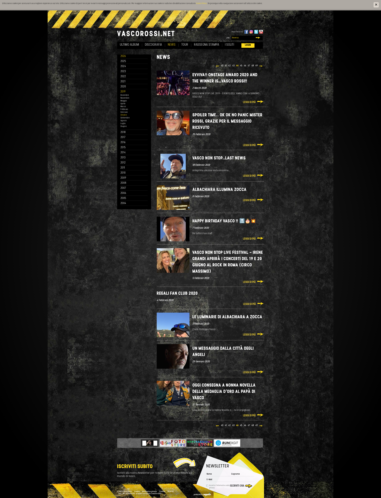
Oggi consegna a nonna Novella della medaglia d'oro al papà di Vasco (224, 391)
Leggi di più (249, 102)
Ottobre (124, 115)
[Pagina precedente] (218, 66)
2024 (123, 66)
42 (229, 66)
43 (233, 66)
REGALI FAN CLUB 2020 (177, 293)
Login (248, 45)
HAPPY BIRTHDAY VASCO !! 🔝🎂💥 (224, 221)
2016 (123, 142)
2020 (123, 86)
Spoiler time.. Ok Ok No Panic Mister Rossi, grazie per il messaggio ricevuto (227, 121)
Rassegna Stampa (206, 45)
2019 (123, 91)
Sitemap (171, 491)
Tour (184, 45)
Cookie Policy (201, 3)
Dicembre (125, 95)
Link (228, 38)
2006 (123, 193)
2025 (123, 61)
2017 (123, 137)
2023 (123, 71)
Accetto (219, 487)
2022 (123, 76)
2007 (123, 188)
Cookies (162, 491)
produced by (198, 494)
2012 (123, 162)
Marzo (123, 106)
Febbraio (124, 109)
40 (222, 66)
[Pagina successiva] (261, 66)
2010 (123, 173)
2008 (123, 183)
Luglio (123, 123)
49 (256, 66)
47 (249, 66)
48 (253, 66)
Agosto (124, 121)
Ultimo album (129, 45)
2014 (123, 152)
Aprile (123, 104)
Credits (137, 491)
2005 (123, 198)
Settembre (125, 118)
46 (245, 66)
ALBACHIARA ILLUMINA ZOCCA (219, 189)
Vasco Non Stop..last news (219, 158)
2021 (123, 81)
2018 (123, 132)
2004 (123, 203)
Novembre (125, 98)
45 (241, 66)
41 (226, 66)
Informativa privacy (149, 491)
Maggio (124, 101)
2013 (123, 157)
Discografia (153, 45)
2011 (123, 167)
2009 (123, 178)
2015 (123, 147)
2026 (123, 56)
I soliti (229, 45)
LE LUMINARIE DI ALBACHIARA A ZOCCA (227, 317)
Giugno (124, 126)
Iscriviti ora (237, 486)
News (172, 45)
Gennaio (124, 112)
